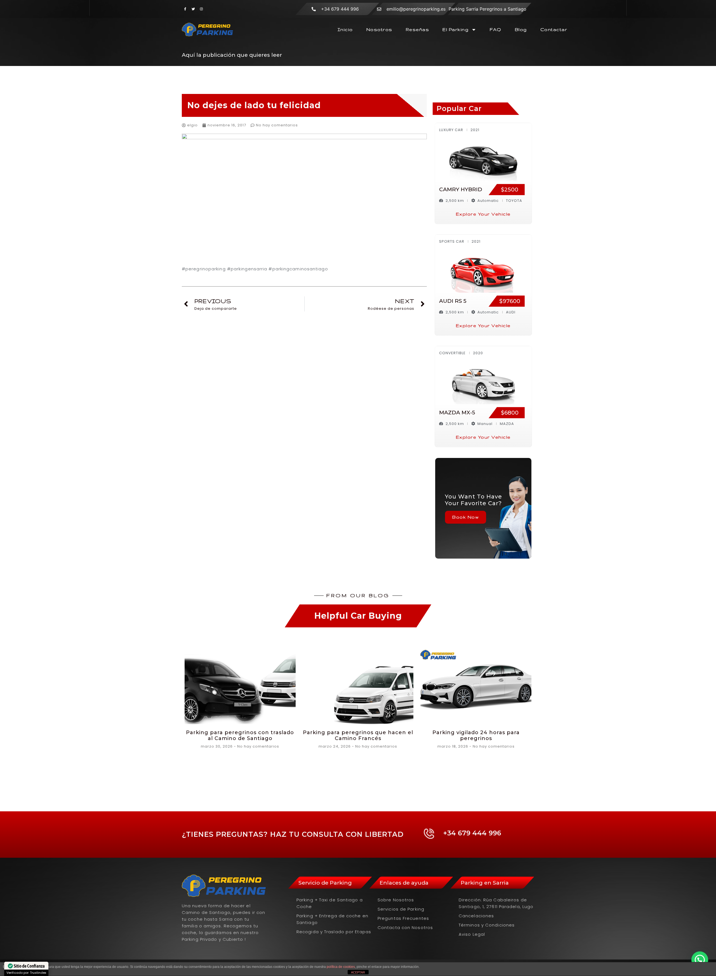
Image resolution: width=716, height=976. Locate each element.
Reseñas (417, 29)
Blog (521, 29)
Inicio (345, 29)
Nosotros (379, 29)
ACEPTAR (358, 972)
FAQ (495, 29)
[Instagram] (201, 9)
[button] (699, 959)
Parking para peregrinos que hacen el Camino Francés (358, 735)
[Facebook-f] (185, 9)
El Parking (455, 29)
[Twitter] (193, 9)
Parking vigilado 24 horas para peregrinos (476, 735)
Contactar (553, 29)
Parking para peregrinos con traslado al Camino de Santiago (240, 735)
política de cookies (341, 967)
